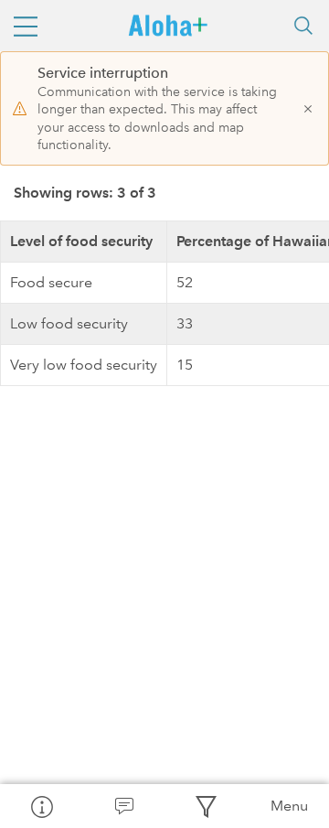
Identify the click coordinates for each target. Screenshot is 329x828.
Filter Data (205, 806)
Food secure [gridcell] (51, 282)
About (41, 806)
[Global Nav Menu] (25, 25)
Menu (289, 805)
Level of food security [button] (81, 241)
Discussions (123, 806)
